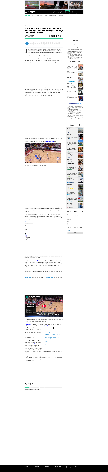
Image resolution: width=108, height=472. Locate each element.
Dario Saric (42, 387)
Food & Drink (69, 83)
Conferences (69, 178)
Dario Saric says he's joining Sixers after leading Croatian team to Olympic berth (52, 346)
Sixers (41, 15)
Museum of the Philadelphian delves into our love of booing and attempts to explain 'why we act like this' (74, 55)
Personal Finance (70, 165)
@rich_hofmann (38, 379)
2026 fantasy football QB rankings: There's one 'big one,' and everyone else (75, 58)
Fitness (68, 128)
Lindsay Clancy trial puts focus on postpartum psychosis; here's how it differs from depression (75, 115)
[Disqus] (44, 420)
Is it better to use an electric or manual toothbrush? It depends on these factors (74, 120)
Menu (26, 12)
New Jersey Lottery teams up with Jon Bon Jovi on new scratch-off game (75, 48)
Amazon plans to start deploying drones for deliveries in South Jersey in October (74, 50)
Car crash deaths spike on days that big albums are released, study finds (74, 113)
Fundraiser (69, 159)
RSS (75, 466)
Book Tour (69, 134)
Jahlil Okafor (36, 389)
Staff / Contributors (68, 467)
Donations (69, 64)
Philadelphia (37, 387)
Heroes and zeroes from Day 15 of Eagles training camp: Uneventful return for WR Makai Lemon (74, 52)
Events (66, 12)
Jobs (68, 89)
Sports (73, 12)
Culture (59, 12)
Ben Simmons (31, 389)
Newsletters (60, 15)
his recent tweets (49, 277)
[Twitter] (52, 36)
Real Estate (69, 140)
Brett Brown (60, 387)
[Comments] (58, 36)
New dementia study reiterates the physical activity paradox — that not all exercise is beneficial (74, 110)
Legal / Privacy (58, 466)
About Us (26, 466)
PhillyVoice (32, 12)
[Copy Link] (62, 36)
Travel (68, 147)
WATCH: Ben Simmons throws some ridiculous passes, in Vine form (52, 342)
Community (69, 184)
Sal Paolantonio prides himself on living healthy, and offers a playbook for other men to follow (75, 107)
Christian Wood (47, 387)
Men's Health (69, 77)
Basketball (27, 389)
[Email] (60, 36)
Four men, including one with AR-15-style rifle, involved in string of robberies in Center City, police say (75, 45)
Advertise (37, 466)
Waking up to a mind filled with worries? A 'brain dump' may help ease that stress (75, 118)
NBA (30, 38)
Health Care (69, 203)
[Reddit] (56, 36)
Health (52, 12)
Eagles (33, 15)
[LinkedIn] (54, 36)
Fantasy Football (52, 15)
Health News (69, 190)
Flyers (37, 15)
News (45, 12)
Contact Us (47, 466)
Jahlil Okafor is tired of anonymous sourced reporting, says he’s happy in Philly (52, 338)
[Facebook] (50, 36)
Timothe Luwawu (54, 387)
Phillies (46, 15)
